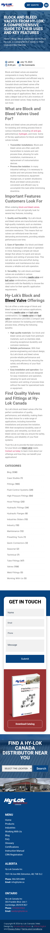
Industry (11, 525)
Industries (10, 827)
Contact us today (13, 451)
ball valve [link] (9, 280)
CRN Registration (14, 854)
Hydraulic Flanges (15, 513)
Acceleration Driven (22, 926)
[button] (46, 5)
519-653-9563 (18, 908)
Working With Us (15, 578)
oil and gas (36, 131)
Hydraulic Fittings (15, 507)
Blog (14, 38)
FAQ (7, 839)
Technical (11, 554)
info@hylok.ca (17, 882)
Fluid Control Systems (17, 490)
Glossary (9, 843)
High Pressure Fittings (17, 495)
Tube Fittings (13, 560)
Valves (10, 566)
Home (7, 38)
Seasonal (11, 549)
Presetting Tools (15, 537)
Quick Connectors (15, 543)
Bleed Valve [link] (15, 300)
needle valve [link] (33, 277)
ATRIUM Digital (39, 926)
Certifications (12, 847)
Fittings (10, 484)
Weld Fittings (13, 572)
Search (41, 768)
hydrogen (23, 134)
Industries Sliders (15, 519)
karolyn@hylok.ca (19, 911)
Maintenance (13, 531)
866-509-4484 (18, 879)
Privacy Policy (14, 929)
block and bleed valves (29, 207)
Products (9, 824)
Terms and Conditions (32, 929)
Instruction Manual (14, 851)
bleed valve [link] (27, 448)
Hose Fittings (13, 501)
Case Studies (13, 478)
